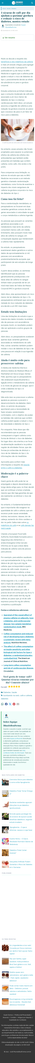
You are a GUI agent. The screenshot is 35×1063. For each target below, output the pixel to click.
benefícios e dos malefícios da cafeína (17, 62)
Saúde (8, 8)
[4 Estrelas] (16, 686)
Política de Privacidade (23, 1015)
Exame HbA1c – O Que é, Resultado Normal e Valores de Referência (21, 841)
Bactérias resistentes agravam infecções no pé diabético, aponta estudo (21, 805)
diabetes (4, 699)
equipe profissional (16, 738)
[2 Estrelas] (12, 686)
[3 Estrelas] (14, 686)
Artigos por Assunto (25, 1017)
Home (4, 8)
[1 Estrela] (9, 686)
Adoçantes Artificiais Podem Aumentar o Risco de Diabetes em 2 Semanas (21, 864)
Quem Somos (8, 1015)
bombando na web (11, 695)
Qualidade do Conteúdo (17, 1020)
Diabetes (14, 8)
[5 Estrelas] (19, 686)
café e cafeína (26, 695)
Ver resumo (10, 38)
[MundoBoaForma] (17, 3)
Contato (13, 1017)
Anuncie (5, 1017)
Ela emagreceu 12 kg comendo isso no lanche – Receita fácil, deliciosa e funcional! (21, 1002)
